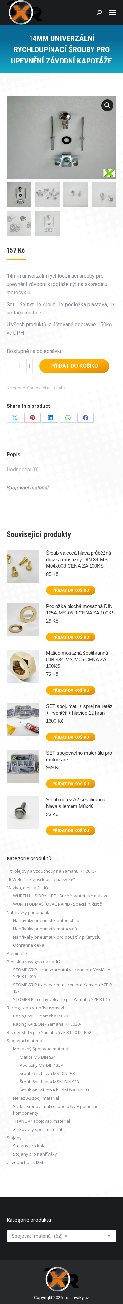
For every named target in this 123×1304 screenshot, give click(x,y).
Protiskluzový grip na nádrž (34, 962)
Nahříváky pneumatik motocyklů (45, 929)
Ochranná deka (28, 945)
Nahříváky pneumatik (28, 912)
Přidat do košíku (74, 366)
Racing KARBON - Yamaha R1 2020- (47, 1024)
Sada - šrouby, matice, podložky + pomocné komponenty (56, 1109)
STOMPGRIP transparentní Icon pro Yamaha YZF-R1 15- (63, 988)
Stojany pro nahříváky (35, 1154)
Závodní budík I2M (25, 1162)
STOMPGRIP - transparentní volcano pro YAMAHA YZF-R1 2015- (61, 973)
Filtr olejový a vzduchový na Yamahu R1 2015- (51, 871)
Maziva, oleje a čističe (28, 887)
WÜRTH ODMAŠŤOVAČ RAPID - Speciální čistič (57, 904)
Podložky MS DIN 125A (41, 1065)
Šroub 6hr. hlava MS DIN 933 (47, 1073)
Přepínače (17, 953)
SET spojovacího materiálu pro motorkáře (79, 756)
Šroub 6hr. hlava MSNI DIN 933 (49, 1082)
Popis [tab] (13, 454)
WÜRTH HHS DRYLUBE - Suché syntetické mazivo (61, 896)
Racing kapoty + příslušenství (35, 1008)
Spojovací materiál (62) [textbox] (39, 1236)
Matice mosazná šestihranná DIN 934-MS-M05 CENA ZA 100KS (77, 659)
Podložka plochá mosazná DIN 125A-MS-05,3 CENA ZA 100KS (80, 609)
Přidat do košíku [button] (70, 590)
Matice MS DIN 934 (38, 1057)
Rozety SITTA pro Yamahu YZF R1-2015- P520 (50, 1032)
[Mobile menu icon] (112, 12)
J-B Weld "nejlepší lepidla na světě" (41, 879)
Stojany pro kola (29, 1146)
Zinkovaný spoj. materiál (37, 1129)
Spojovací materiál (44, 387)
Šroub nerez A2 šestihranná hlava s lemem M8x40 (75, 803)
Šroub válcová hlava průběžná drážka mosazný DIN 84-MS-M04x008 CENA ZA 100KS (78, 559)
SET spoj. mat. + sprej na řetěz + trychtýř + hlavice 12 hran (79, 709)
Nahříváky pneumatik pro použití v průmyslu (57, 937)
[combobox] (61, 1236)
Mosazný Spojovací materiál (41, 1049)
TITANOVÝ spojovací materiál (41, 1121)
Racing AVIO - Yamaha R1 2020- (43, 1016)
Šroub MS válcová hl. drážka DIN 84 (54, 1090)
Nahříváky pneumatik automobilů (46, 920)
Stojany (14, 1138)
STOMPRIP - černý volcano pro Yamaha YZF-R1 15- (62, 999)
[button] (107, 105)
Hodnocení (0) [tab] (23, 469)
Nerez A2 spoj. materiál (36, 1098)
